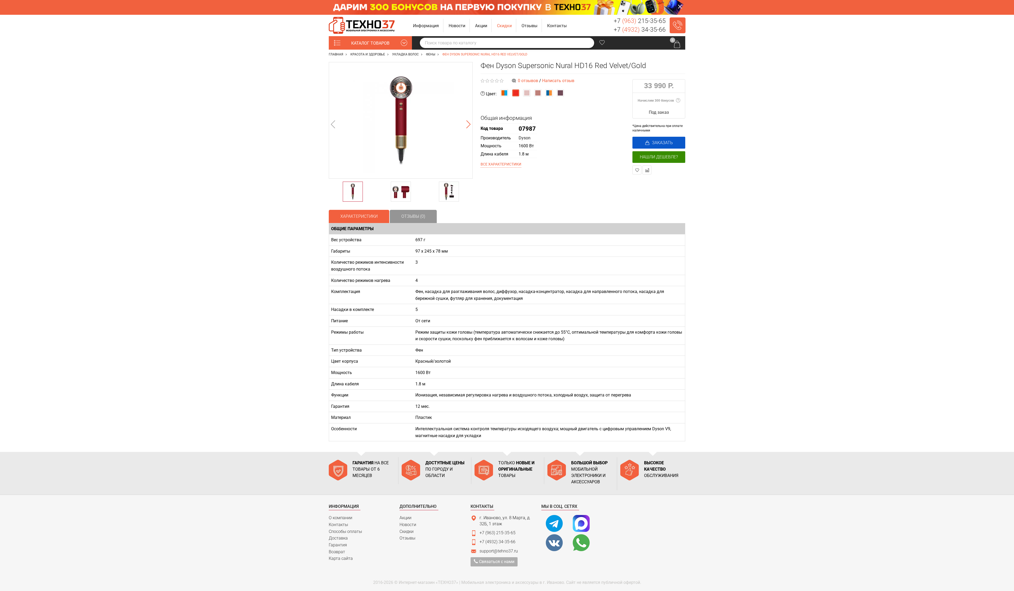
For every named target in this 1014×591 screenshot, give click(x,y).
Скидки (407, 531)
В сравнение (646, 170)
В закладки (636, 170)
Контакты (338, 524)
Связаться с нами (496, 561)
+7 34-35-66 (640, 29)
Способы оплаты (345, 531)
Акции (405, 517)
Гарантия (338, 544)
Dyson (525, 137)
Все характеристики (501, 164)
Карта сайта (341, 558)
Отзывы (407, 538)
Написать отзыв (558, 80)
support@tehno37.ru (499, 551)
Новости (408, 524)
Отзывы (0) (413, 216)
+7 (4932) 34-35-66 (497, 541)
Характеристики (359, 216)
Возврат (337, 551)
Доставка (338, 538)
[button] (426, 25)
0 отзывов (528, 80)
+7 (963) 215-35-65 (497, 532)
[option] (400, 120)
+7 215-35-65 (640, 21)
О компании (340, 517)
